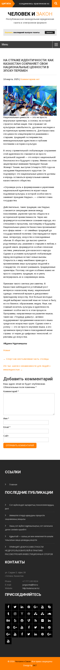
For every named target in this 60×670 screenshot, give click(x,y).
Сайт (5, 436)
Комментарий (11, 391)
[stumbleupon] (35, 613)
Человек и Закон (23, 661)
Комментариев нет (30, 79)
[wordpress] (22, 620)
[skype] (49, 607)
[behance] (8, 620)
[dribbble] (29, 613)
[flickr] (42, 620)
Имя (6, 418)
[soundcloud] (49, 613)
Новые (6, 350)
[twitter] (15, 607)
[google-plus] (35, 607)
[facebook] (8, 607)
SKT (35, 665)
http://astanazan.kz (31, 588)
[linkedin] (22, 607)
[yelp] (15, 620)
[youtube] (42, 607)
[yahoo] (22, 613)
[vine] (29, 620)
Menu (5, 44)
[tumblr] (8, 613)
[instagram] (15, 613)
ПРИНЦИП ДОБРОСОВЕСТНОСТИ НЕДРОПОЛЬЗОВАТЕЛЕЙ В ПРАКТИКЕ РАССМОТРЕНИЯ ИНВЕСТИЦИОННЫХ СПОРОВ (29, 550)
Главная (13, 484)
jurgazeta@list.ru (30, 585)
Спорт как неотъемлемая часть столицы (26, 359)
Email (6, 427)
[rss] (35, 620)
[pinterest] (29, 607)
